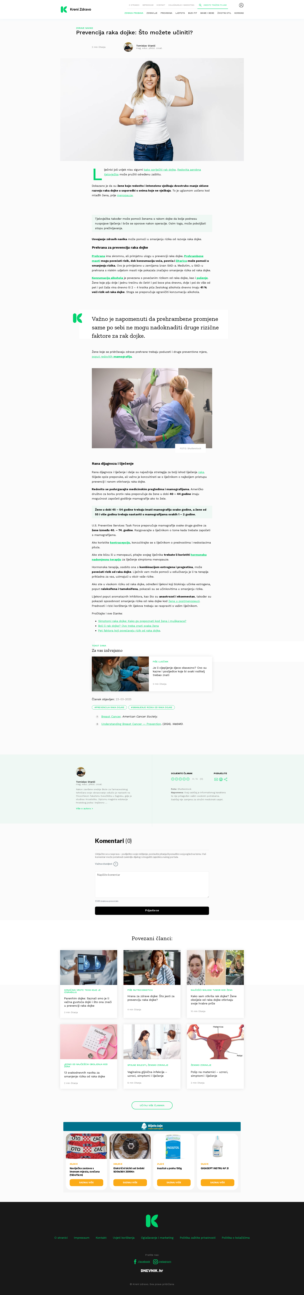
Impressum (147, 5)
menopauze (125, 195)
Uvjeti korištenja (124, 1237)
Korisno (239, 13)
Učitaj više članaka (152, 1105)
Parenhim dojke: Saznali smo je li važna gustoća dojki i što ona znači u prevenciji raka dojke (88, 1002)
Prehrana (166, 13)
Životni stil (224, 13)
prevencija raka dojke (110, 707)
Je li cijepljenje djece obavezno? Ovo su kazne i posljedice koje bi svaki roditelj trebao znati (180, 671)
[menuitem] (241, 5)
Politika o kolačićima (236, 1237)
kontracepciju (120, 542)
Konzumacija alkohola (107, 278)
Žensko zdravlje (158, 1065)
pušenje (202, 278)
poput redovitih (112, 356)
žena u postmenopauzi (184, 601)
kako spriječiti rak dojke (160, 169)
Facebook (144, 1261)
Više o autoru (83, 808)
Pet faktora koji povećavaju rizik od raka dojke (129, 630)
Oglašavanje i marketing (181, 5)
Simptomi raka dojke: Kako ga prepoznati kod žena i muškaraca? (142, 621)
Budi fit (192, 13)
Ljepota (180, 13)
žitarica (181, 260)
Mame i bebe (207, 13)
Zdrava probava (133, 13)
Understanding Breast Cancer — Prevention (131, 724)
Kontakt (161, 5)
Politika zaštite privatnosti (197, 1237)
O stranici (134, 5)
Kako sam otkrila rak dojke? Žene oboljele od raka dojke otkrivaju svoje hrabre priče (214, 999)
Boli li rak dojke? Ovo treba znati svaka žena (128, 625)
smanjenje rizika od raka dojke (152, 707)
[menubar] (241, 5)
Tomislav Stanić (85, 781)
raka (201, 472)
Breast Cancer (111, 716)
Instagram (164, 1261)
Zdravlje (151, 13)
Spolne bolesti (136, 1065)
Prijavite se (152, 910)
